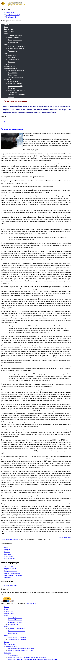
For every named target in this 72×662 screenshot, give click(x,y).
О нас (6, 27)
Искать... (3, 20)
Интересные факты (10, 571)
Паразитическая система (12, 573)
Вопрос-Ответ (8, 29)
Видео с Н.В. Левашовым (16, 46)
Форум (6, 64)
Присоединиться (9, 66)
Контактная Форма (10, 585)
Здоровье (7, 554)
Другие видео (12, 51)
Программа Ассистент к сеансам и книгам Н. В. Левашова (15, 86)
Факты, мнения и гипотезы (10, 539)
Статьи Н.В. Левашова (15, 38)
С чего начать (8, 566)
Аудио (6, 53)
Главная (6, 25)
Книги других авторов (15, 40)
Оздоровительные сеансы (16, 49)
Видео (6, 44)
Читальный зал (13, 42)
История (7, 550)
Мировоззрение (9, 558)
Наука (6, 547)
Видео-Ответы (9, 31)
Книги (6, 33)
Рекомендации (13, 81)
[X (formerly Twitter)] (4, 122)
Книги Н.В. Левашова (15, 35)
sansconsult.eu (31, 603)
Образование (8, 556)
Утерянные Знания (10, 569)
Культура (7, 552)
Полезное (7, 79)
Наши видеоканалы (10, 68)
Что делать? (8, 577)
